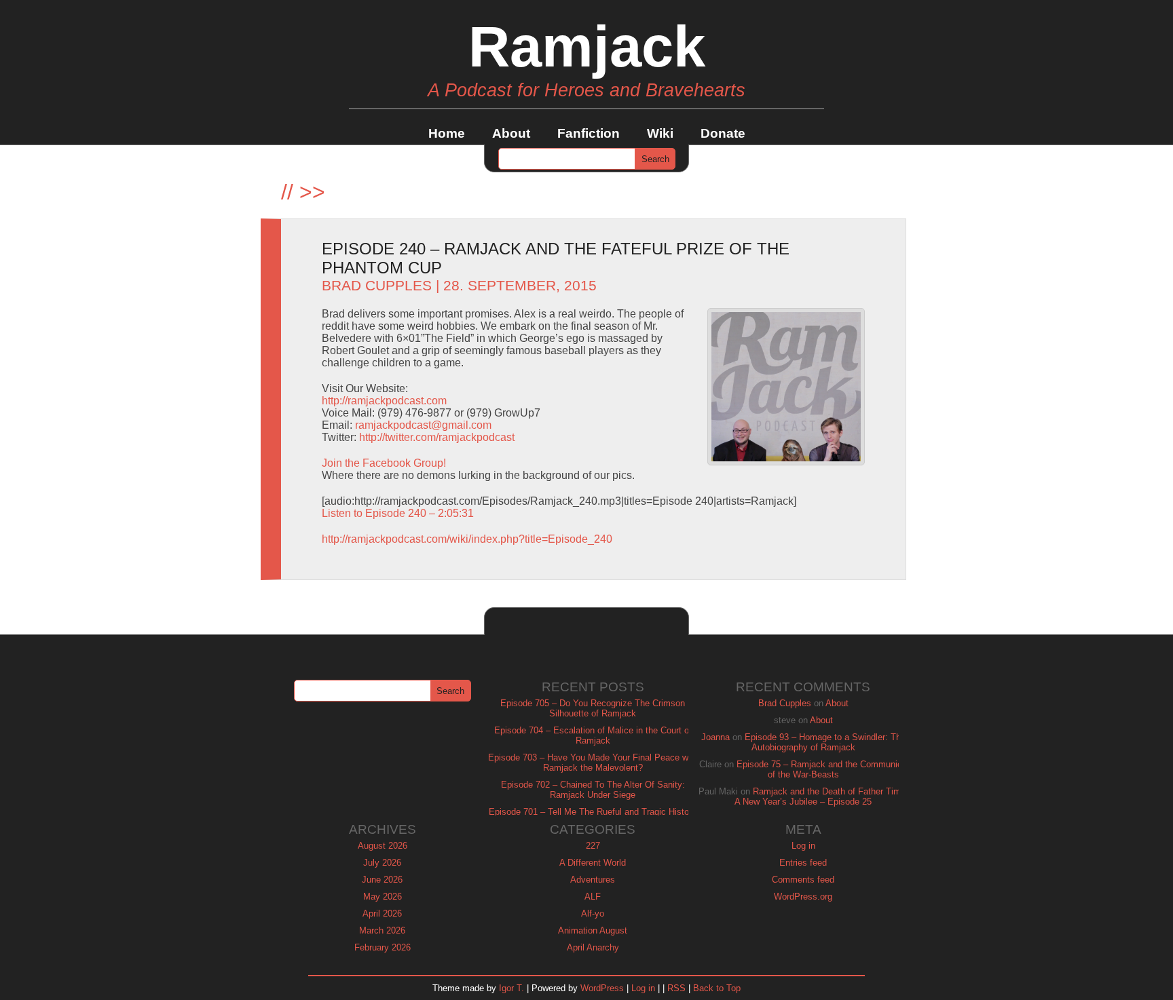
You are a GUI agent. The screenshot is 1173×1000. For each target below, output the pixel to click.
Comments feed (803, 879)
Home (446, 133)
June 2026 (382, 879)
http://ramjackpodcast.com (384, 400)
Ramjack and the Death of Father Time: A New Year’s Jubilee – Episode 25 (821, 796)
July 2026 (382, 863)
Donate (723, 133)
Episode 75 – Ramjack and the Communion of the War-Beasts (822, 769)
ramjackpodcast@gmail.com (423, 425)
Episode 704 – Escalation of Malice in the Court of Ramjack (593, 735)
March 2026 (382, 930)
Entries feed (803, 863)
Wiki (660, 133)
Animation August (592, 930)
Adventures (592, 879)
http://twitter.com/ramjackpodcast (437, 437)
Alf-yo (592, 913)
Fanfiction (588, 133)
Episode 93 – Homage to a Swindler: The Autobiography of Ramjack (825, 742)
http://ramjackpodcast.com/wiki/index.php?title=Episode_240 (467, 539)
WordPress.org (803, 896)
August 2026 (382, 846)
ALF (592, 896)
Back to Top (717, 988)
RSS (676, 988)
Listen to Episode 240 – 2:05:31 (398, 513)
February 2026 (382, 947)
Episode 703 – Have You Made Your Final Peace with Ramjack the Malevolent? (593, 762)
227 (593, 846)
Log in (803, 846)
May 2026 (382, 896)
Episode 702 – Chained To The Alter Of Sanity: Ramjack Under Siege (593, 790)
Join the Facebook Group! (384, 463)
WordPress (602, 988)
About (511, 133)
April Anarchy (593, 947)
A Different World (592, 863)
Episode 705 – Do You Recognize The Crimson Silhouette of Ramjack (592, 708)
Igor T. (511, 988)
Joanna (715, 737)
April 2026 (382, 913)
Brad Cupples (377, 285)
